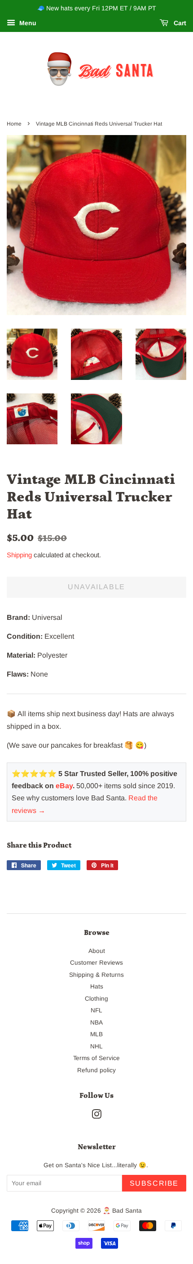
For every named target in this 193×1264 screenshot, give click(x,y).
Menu (27, 23)
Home (14, 124)
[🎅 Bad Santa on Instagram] (96, 1116)
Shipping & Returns (96, 974)
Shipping (19, 555)
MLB (96, 1034)
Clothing (96, 998)
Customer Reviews (96, 962)
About (96, 951)
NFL (96, 1010)
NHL (96, 1046)
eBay (64, 786)
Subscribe (154, 1183)
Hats (96, 986)
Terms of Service (96, 1058)
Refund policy (96, 1070)
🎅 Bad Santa (122, 1210)
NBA (96, 1022)
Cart (179, 23)
